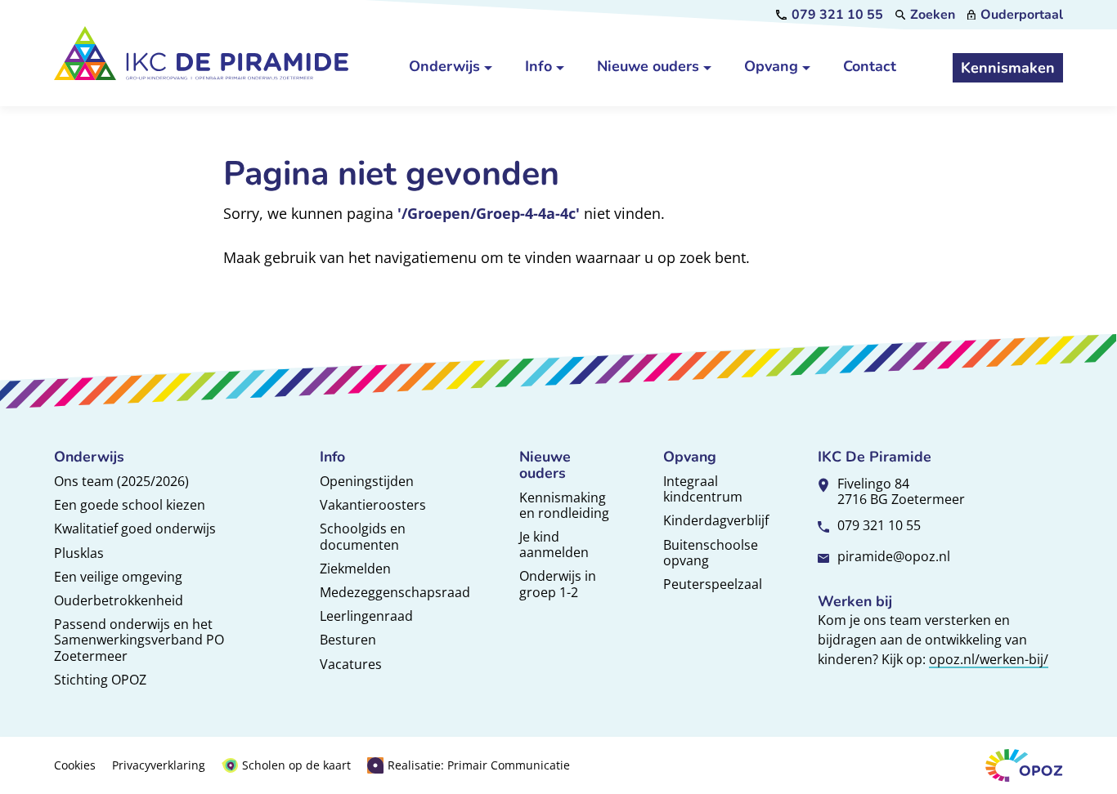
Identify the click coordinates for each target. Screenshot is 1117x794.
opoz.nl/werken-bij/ (988, 659)
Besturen (348, 640)
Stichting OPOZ (100, 680)
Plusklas (79, 553)
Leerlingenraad (366, 616)
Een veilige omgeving (118, 577)
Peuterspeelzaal (712, 584)
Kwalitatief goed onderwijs (135, 529)
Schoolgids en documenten (363, 536)
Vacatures (351, 664)
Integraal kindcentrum (702, 489)
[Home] (201, 53)
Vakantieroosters (373, 505)
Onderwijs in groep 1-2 (557, 583)
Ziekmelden (355, 569)
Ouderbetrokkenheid (118, 600)
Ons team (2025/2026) (121, 481)
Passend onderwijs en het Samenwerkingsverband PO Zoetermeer (139, 639)
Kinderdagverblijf (716, 520)
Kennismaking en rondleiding (564, 505)
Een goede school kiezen (129, 505)
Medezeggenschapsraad (395, 592)
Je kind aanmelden (554, 544)
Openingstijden (367, 481)
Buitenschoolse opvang (710, 552)
